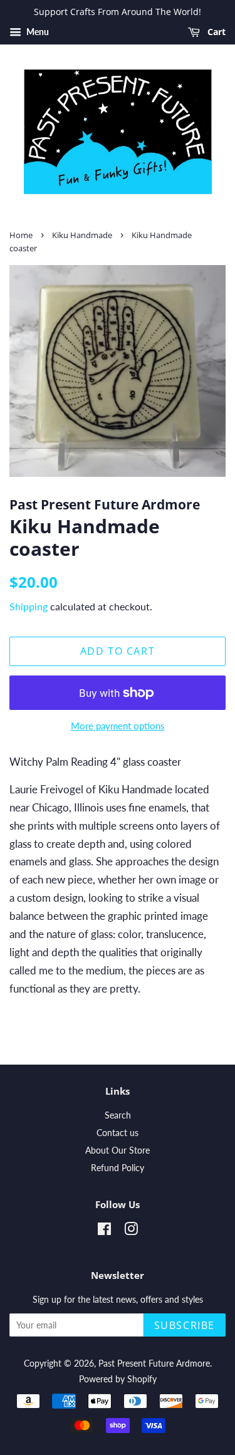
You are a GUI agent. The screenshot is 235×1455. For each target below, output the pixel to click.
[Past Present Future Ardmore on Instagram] (131, 1231)
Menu (36, 31)
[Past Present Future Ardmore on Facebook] (104, 1231)
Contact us (117, 1132)
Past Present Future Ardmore (154, 1363)
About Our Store (117, 1150)
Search (118, 1115)
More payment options (118, 725)
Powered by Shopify (118, 1379)
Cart (215, 32)
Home (21, 235)
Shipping (28, 606)
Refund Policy (117, 1167)
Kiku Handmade (82, 235)
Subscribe (184, 1325)
